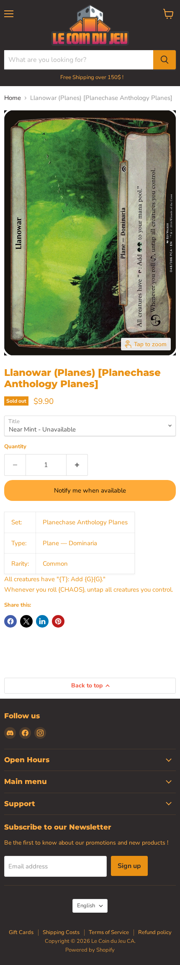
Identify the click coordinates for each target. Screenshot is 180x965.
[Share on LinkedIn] (42, 621)
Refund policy (155, 932)
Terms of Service (109, 932)
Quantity (15, 447)
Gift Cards (21, 932)
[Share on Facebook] (10, 621)
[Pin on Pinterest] (58, 621)
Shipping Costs (61, 932)
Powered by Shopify (90, 950)
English (86, 905)
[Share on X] (26, 621)
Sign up (129, 866)
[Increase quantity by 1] (77, 465)
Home (12, 98)
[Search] (164, 59)
